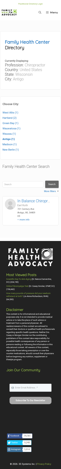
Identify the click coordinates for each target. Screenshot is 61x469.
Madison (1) (10, 144)
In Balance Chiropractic (36, 201)
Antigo (18, 79)
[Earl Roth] (10, 204)
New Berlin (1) (11, 149)
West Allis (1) (10, 112)
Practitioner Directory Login (30, 4)
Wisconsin (24, 74)
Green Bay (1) (10, 123)
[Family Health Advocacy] (9, 12)
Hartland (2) (10, 117)
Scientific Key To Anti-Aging (18, 279)
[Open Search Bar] (40, 12)
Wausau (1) (9, 133)
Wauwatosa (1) (11, 128)
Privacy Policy (44, 464)
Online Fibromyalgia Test (17, 286)
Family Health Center (27, 42)
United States (31, 69)
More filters (50, 191)
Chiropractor (35, 65)
